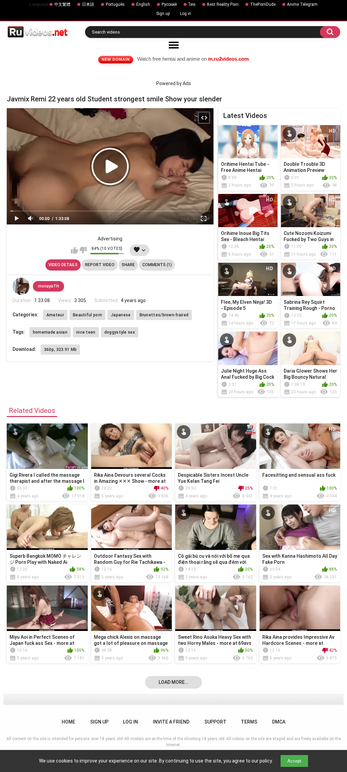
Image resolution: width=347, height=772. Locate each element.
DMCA (278, 722)
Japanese (120, 315)
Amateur (55, 315)
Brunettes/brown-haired (164, 315)
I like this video (74, 250)
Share (128, 264)
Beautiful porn (87, 315)
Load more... (174, 682)
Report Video (100, 264)
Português (115, 4)
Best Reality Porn (223, 4)
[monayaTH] (21, 286)
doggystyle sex (119, 332)
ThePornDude (262, 4)
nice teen (86, 332)
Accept (294, 761)
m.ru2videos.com (228, 59)
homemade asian (50, 332)
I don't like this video (83, 250)
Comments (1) (157, 264)
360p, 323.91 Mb (60, 349)
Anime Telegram (302, 4)
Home (68, 722)
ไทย (192, 4)
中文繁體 (62, 4)
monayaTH (48, 286)
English (143, 4)
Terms (249, 722)
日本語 (88, 4)
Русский (169, 4)
